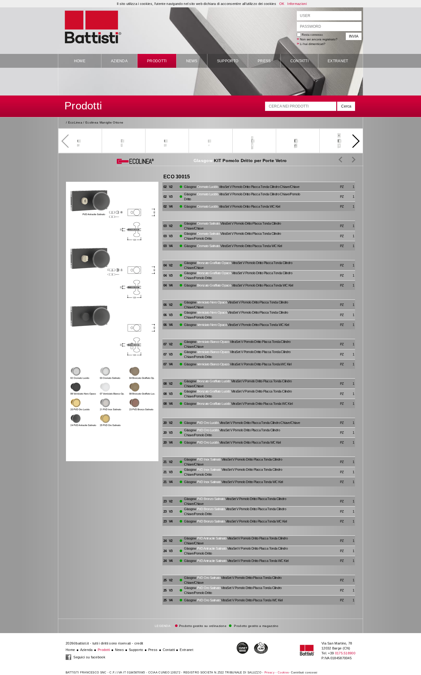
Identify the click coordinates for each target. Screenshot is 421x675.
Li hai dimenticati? (312, 44)
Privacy (269, 672)
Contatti (299, 61)
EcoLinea (75, 122)
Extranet (338, 61)
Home (79, 61)
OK (281, 4)
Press (264, 61)
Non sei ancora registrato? (318, 39)
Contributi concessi (304, 672)
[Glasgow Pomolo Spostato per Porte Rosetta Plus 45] (349, 159)
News (192, 61)
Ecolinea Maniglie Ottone (104, 122)
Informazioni (297, 4)
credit (138, 643)
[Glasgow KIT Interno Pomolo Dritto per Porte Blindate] (340, 159)
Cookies (283, 672)
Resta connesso (312, 34)
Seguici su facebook (88, 657)
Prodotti (156, 61)
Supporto (227, 61)
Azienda (119, 61)
